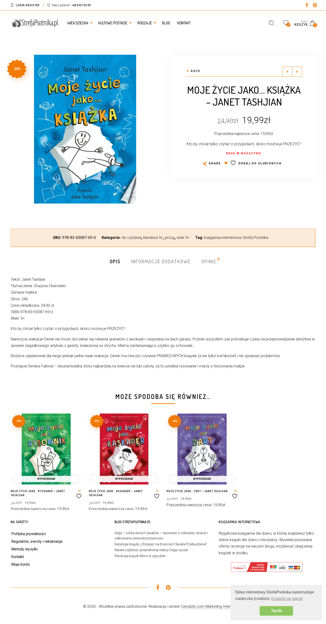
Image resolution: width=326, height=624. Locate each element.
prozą (170, 237)
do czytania (131, 237)
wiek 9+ (183, 237)
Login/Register (28, 5)
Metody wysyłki (24, 549)
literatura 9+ (153, 237)
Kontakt (17, 556)
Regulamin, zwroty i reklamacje (37, 541)
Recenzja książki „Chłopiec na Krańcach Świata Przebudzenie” (161, 544)
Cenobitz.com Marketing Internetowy (212, 606)
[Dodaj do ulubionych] (79, 494)
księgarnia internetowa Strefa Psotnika (236, 237)
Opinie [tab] (209, 261)
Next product (297, 71)
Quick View (73, 423)
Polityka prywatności (28, 534)
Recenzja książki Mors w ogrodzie (140, 556)
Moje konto (20, 564)
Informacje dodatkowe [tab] (161, 261)
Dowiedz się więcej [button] (287, 598)
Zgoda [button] (276, 611)
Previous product (287, 71)
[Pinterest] (315, 5)
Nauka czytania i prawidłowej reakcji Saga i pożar (151, 550)
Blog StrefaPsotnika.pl (133, 522)
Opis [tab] (115, 261)
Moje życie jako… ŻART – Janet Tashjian (197, 491)
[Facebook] (307, 5)
